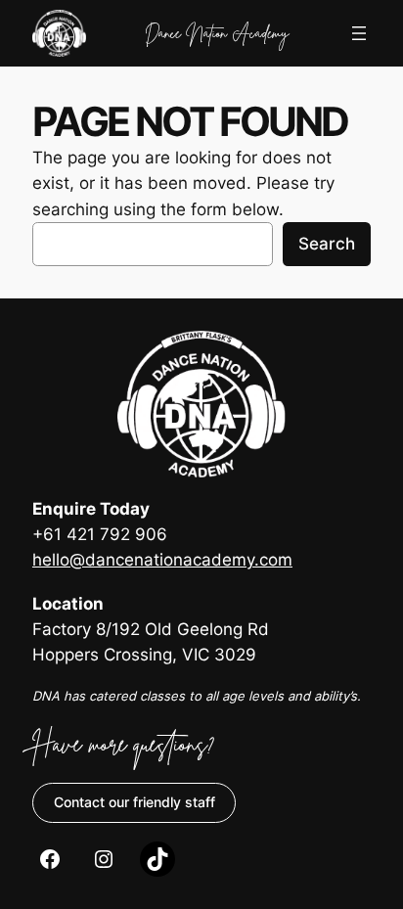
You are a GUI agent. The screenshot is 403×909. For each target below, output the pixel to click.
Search (326, 243)
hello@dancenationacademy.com (162, 559)
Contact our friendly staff (134, 802)
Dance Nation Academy (217, 33)
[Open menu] (359, 33)
